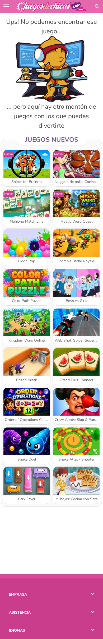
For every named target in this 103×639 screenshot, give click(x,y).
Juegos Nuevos (51, 139)
